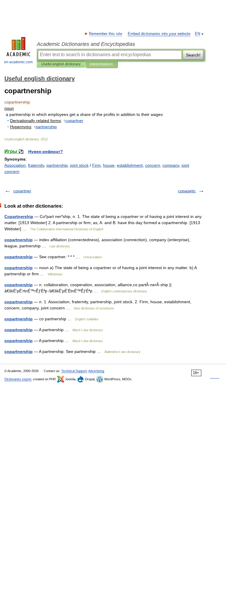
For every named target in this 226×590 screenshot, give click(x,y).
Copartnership (18, 216)
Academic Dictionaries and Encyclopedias (86, 44)
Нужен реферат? (45, 151)
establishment (130, 165)
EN (197, 34)
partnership (57, 165)
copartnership (18, 239)
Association (15, 165)
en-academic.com (18, 62)
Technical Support (74, 371)
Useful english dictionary (61, 64)
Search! (193, 55)
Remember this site (105, 34)
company (170, 165)
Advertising (96, 371)
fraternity (36, 165)
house (108, 165)
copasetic (187, 191)
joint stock (79, 165)
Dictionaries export (17, 379)
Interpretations (101, 64)
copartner (22, 191)
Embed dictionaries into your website (159, 34)
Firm (96, 165)
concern (152, 165)
